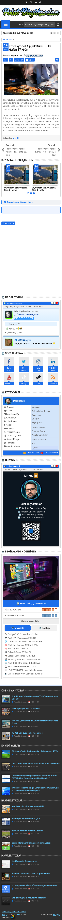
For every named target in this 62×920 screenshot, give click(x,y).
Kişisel (9, 424)
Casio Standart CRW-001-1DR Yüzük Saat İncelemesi (36, 763)
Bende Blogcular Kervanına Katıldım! (29, 897)
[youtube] (40, 2)
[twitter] (26, 2)
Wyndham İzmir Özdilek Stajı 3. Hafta (44, 189)
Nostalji (10, 428)
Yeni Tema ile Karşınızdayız (24, 861)
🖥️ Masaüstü (17, 627)
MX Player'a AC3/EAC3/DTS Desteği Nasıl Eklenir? (34, 885)
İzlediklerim (12, 421)
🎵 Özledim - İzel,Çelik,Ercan (26, 314)
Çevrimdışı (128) (13, 332)
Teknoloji (10, 442)
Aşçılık (16, 138)
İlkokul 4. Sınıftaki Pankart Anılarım (27, 830)
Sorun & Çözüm (13, 435)
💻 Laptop (44, 627)
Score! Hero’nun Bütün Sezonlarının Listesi (31, 843)
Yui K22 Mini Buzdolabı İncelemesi (27, 733)
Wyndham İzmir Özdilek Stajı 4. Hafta (15, 189)
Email (30, 59)
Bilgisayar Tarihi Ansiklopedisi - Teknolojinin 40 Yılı (35, 751)
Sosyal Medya (12, 439)
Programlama (13, 432)
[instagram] (31, 2)
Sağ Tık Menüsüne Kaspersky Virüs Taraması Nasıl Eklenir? (35, 697)
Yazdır (20, 59)
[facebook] (22, 2)
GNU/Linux (11, 417)
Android (10, 407)
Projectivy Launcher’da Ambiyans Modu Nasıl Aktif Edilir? (35, 722)
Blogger (56, 914)
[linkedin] (36, 2)
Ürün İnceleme (13, 446)
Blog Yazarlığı (12, 414)
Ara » (21, 24)
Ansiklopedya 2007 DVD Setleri (26, 708)
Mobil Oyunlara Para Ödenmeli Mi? (28, 806)
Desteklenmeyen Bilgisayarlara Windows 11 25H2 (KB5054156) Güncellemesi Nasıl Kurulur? (34, 777)
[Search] (58, 24)
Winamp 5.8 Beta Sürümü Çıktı (26, 818)
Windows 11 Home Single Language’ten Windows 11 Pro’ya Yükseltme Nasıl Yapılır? (35, 789)
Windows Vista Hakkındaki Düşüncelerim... (31, 873)
